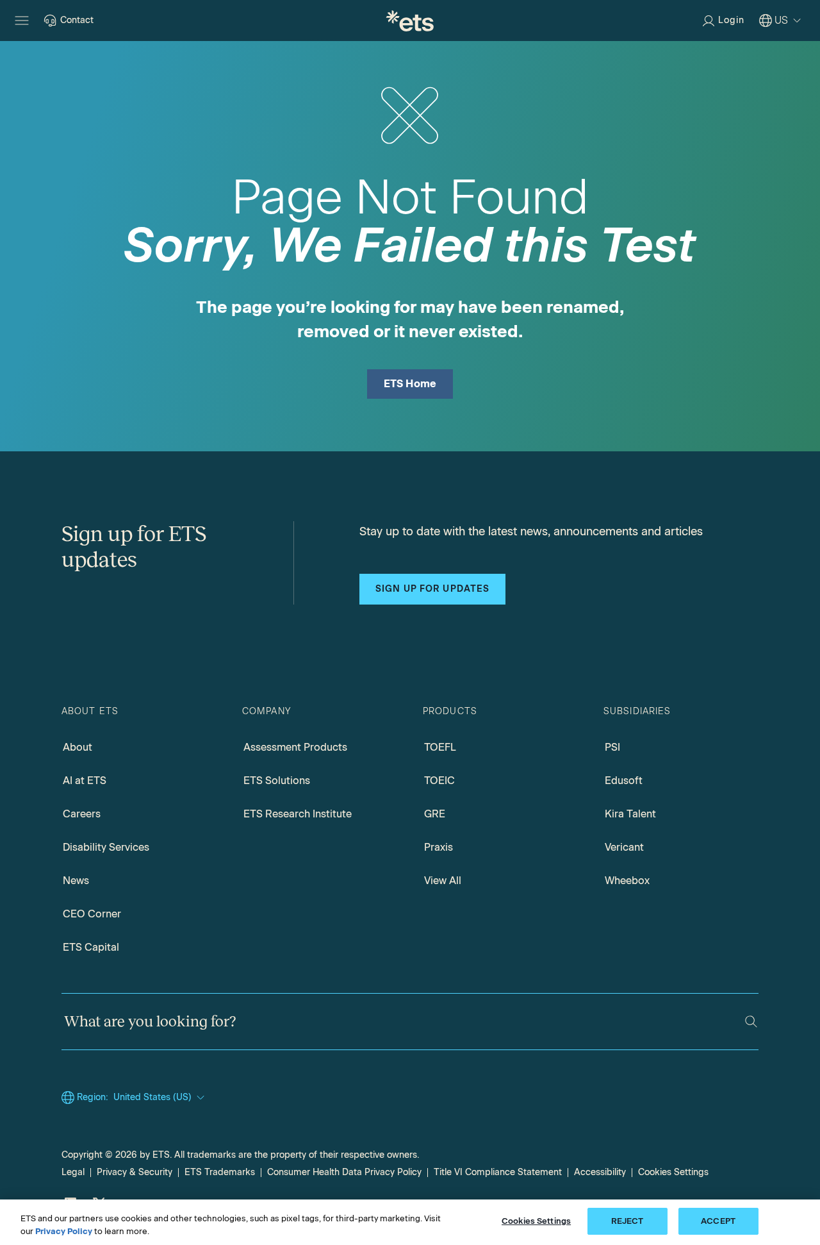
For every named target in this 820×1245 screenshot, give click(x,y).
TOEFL (440, 747)
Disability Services (106, 847)
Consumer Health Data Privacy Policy (344, 1172)
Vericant (624, 847)
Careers (82, 814)
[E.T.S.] (410, 20)
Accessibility (600, 1172)
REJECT (627, 1221)
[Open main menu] (21, 20)
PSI (612, 747)
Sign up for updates (432, 588)
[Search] (751, 1021)
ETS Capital (91, 947)
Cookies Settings (673, 1172)
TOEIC (439, 780)
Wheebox (627, 880)
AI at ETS (84, 780)
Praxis (438, 847)
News (76, 880)
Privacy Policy (63, 1231)
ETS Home (410, 384)
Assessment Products (295, 747)
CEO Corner (92, 914)
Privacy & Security (134, 1172)
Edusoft (624, 780)
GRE (434, 814)
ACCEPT (718, 1221)
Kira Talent (630, 814)
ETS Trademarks (219, 1172)
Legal (73, 1172)
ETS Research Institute (297, 814)
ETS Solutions (276, 780)
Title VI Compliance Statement (498, 1172)
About (77, 747)
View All (442, 880)
